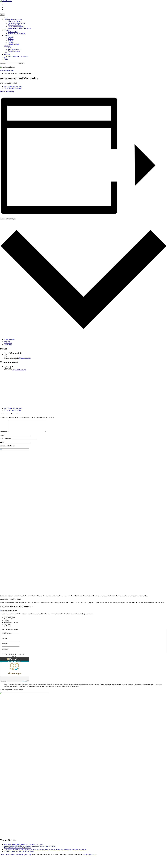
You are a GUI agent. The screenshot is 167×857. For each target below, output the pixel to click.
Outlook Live (8, 344)
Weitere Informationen (7, 91)
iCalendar (7, 341)
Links (5, 53)
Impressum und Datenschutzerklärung (11, 854)
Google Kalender (9, 339)
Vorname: (4, 638)
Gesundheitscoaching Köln (16, 26)
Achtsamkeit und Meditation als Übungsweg (17, 848)
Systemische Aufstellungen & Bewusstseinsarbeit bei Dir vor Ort (23, 844)
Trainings (10, 42)
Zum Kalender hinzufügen (8, 218)
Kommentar (4, 432)
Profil (9, 47)
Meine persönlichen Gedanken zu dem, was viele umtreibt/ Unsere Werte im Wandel (29, 846)
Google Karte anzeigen (19, 370)
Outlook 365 (8, 343)
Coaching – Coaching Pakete (13, 19)
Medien (6, 60)
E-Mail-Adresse (5, 438)
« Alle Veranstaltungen (7, 70)
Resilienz (6, 30)
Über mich (7, 46)
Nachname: (5, 643)
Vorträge (10, 40)
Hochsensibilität (12, 32)
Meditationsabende (13, 44)
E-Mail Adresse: (7, 633)
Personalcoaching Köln (15, 21)
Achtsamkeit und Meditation (16, 33)
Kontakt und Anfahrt (14, 49)
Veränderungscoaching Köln (16, 23)
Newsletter (7, 54)
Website (2, 442)
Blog (5, 58)
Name (2, 435)
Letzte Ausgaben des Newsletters (18, 56)
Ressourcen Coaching (14, 25)
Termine (6, 35)
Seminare (10, 37)
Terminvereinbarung (14, 51)
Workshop (11, 39)
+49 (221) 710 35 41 (90, 854)
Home (6, 18)
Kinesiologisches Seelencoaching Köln (20, 28)
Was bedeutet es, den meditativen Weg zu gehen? (19, 851)
